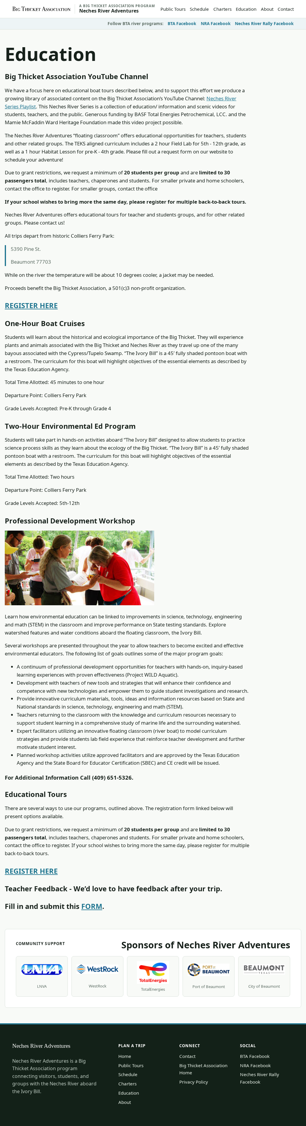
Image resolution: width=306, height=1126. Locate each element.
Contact (286, 9)
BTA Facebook (182, 23)
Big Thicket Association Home (203, 1069)
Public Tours (173, 9)
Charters (222, 9)
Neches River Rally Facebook (264, 23)
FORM (91, 906)
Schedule (199, 9)
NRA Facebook (216, 23)
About (267, 9)
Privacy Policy (193, 1082)
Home (124, 1056)
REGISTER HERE (31, 305)
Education (246, 9)
